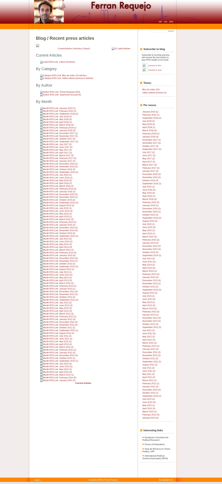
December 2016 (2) (68, 164)
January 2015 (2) (67, 225)
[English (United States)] (171, 22)
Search (171, 31)
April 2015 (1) (65, 216)
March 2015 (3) (66, 219)
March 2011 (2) (66, 347)
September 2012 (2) (68, 300)
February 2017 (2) (67, 158)
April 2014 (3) (65, 247)
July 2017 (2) (65, 144)
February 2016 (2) (67, 189)
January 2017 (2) (67, 161)
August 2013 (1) (66, 269)
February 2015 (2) (67, 222)
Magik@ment (167, 480)
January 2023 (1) (67, 108)
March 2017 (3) (66, 155)
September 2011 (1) (68, 330)
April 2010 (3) (65, 372)
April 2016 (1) (65, 183)
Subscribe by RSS (154, 65)
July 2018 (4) (65, 116)
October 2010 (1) (67, 358)
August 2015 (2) (66, 205)
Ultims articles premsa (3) (154, 92)
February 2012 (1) (67, 316)
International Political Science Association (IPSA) (155, 457)
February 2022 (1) (67, 111)
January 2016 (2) (67, 191)
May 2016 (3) (65, 180)
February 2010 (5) (67, 377)
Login (37, 480)
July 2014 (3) (65, 239)
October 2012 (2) (67, 297)
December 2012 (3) (68, 291)
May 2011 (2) (65, 341)
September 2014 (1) (68, 236)
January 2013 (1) (67, 289)
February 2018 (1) (67, 128)
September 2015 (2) (68, 202)
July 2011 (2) (65, 336)
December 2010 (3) (68, 355)
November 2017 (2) (68, 136)
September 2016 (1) (68, 172)
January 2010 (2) (67, 380)
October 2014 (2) (67, 233)
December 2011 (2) (68, 322)
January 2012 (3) (67, 319)
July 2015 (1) (65, 208)
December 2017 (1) (68, 133)
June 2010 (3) (65, 366)
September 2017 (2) (68, 141)
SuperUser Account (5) (70, 95)
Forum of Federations (155, 444)
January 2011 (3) (67, 352)
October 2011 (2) (67, 327)
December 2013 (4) (68, 258)
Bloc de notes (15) (151, 89)
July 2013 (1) (65, 272)
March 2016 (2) (66, 186)
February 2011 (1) (67, 350)
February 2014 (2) (67, 252)
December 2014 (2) (68, 227)
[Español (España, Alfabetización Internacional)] (160, 22)
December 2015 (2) (68, 194)
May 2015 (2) (65, 214)
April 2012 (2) (65, 311)
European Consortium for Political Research (155, 438)
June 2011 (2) (65, 339)
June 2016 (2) (65, 177)
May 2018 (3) (65, 119)
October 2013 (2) (67, 264)
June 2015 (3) (65, 211)
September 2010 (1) (68, 361)
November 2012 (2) (68, 294)
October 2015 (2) (67, 200)
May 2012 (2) (65, 308)
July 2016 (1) (65, 175)
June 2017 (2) (65, 147)
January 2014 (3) (67, 255)
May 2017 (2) (65, 150)
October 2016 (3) (67, 169)
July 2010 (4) (65, 364)
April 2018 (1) (65, 122)
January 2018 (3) (67, 130)
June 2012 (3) (65, 305)
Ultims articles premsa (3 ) (77, 78)
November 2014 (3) (68, 230)
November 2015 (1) (68, 197)
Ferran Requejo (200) (70, 92)
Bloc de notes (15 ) (74, 75)
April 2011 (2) (65, 344)
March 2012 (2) (66, 314)
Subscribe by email (155, 70)
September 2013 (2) (68, 266)
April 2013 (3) (65, 280)
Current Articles (65, 48)
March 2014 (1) (66, 250)
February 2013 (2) (67, 286)
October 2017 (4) (67, 139)
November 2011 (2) (68, 325)
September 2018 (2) (68, 114)
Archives (78, 48)
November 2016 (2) (68, 166)
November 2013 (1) (68, 261)
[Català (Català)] (165, 22)
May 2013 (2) (65, 277)
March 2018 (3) (66, 125)
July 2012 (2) (65, 302)
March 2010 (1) (66, 375)
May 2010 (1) (65, 369)
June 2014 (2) (65, 241)
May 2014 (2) (65, 244)
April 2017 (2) (65, 152)
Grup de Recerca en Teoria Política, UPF (156, 450)
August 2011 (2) (66, 333)
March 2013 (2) (66, 283)
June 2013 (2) (65, 275)
